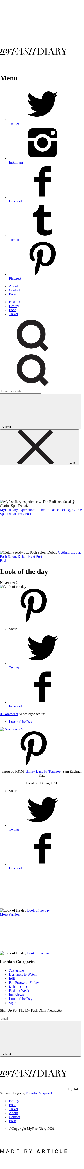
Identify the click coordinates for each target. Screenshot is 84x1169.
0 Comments (9, 714)
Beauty (14, 306)
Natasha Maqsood (39, 1093)
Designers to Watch (23, 974)
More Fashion (10, 914)
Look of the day (38, 910)
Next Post (35, 556)
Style (12, 1003)
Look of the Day (20, 721)
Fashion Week (19, 991)
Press (12, 294)
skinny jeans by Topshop (43, 771)
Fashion (14, 302)
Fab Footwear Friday (24, 982)
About (13, 286)
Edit (12, 978)
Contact (14, 290)
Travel (13, 314)
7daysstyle (16, 970)
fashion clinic (18, 986)
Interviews (16, 995)
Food (12, 310)
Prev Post (24, 514)
